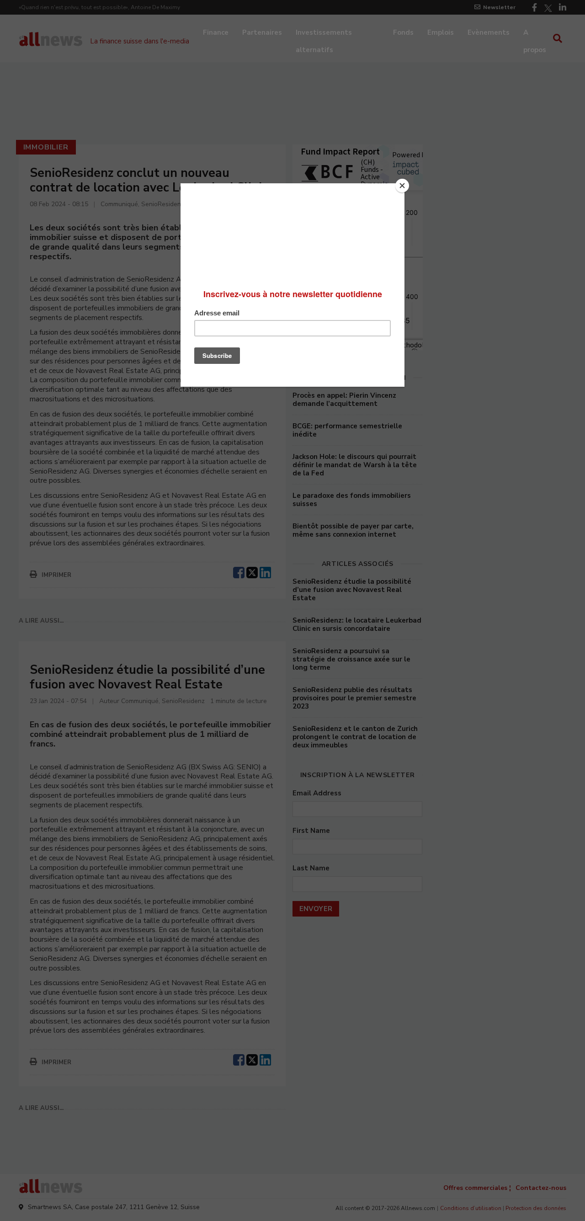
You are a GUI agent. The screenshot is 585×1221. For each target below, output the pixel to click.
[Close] (402, 185)
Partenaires (262, 32)
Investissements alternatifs (324, 33)
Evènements (489, 32)
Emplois (440, 32)
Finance (216, 32)
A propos (534, 33)
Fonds (403, 32)
